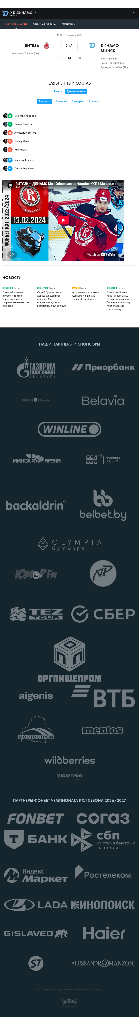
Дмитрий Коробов (22, 115)
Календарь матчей (16, 24)
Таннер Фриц (19, 141)
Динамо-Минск (76, 91)
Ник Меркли (18, 149)
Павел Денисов (21, 124)
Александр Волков (22, 132)
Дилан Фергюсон (21, 168)
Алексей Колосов (21, 160)
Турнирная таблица (44, 24)
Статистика (68, 24)
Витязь (58, 91)
